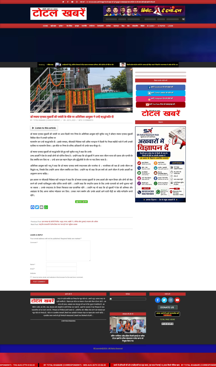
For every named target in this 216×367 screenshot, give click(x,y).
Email (32, 269)
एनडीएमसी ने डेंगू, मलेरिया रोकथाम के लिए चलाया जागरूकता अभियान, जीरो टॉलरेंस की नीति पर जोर (75, 64)
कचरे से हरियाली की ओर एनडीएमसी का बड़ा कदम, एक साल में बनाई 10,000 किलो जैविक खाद (121, 365)
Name (32, 264)
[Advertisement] (108, 45)
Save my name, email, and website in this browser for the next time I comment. (58, 277)
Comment (34, 242)
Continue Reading (68, 321)
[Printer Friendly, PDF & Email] (81, 202)
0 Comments (88, 120)
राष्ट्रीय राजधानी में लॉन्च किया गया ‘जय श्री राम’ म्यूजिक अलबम (58, 224)
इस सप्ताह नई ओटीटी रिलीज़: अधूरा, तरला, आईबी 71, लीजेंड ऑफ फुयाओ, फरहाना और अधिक (70, 222)
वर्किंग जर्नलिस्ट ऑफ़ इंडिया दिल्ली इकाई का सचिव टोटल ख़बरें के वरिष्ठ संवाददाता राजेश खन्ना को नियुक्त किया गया (128, 338)
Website (33, 273)
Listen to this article (45, 128)
